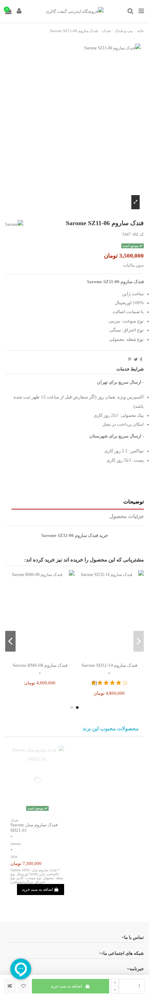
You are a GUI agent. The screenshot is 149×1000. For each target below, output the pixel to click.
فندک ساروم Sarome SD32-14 (109, 665)
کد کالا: (138, 234)
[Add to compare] (10, 986)
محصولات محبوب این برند (110, 728)
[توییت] (136, 359)
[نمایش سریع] (101, 657)
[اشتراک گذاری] (141, 359)
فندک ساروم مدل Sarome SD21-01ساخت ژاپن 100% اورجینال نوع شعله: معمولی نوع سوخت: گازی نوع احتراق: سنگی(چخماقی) (36, 876)
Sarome (15, 844)
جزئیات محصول (126, 516)
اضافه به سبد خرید (66, 986)
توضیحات (133, 501)
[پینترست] (129, 359)
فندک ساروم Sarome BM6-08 (40, 665)
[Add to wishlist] (23, 986)
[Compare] (109, 657)
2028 (13, 857)
